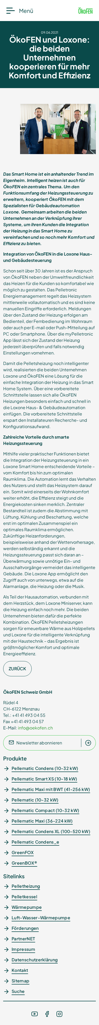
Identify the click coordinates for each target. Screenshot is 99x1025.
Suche (18, 991)
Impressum (23, 949)
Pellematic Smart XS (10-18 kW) (44, 779)
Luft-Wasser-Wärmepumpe (41, 917)
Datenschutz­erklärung (35, 959)
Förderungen (25, 928)
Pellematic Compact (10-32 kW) (45, 810)
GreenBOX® (24, 863)
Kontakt (20, 970)
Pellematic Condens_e (35, 842)
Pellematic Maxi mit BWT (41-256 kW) (51, 789)
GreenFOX (23, 852)
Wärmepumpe (27, 907)
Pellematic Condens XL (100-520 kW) (51, 831)
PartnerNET (23, 938)
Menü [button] (26, 10)
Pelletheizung (26, 886)
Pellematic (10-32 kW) (35, 800)
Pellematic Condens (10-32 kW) (45, 768)
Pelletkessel (24, 896)
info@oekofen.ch (35, 727)
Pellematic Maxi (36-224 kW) (42, 821)
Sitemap (20, 980)
